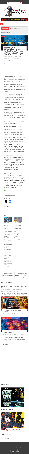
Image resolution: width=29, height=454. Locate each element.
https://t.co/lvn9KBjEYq (19, 122)
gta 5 (22, 313)
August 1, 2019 (17, 126)
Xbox (21, 291)
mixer (14, 58)
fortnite (23, 334)
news (18, 58)
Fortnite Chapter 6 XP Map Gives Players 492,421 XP (14, 331)
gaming (3, 291)
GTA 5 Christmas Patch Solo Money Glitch (12, 310)
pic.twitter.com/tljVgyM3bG (11, 123)
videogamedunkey (17, 289)
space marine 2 (9, 291)
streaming (6, 60)
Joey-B (16, 56)
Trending (3, 36)
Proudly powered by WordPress (9, 450)
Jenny (16, 313)
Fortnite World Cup (9, 182)
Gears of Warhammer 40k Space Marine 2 (14, 287)
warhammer (16, 291)
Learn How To (4, 297)
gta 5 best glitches (8, 315)
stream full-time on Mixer (15, 119)
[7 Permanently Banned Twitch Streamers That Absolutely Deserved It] (9, 255)
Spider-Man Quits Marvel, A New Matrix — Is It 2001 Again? (21, 275)
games (5, 58)
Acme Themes (15, 451)
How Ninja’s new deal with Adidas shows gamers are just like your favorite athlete (17, 228)
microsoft (10, 58)
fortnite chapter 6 (8, 336)
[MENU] (1, 24)
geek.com (12, 195)
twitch (11, 60)
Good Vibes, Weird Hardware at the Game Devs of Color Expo (7, 275)
